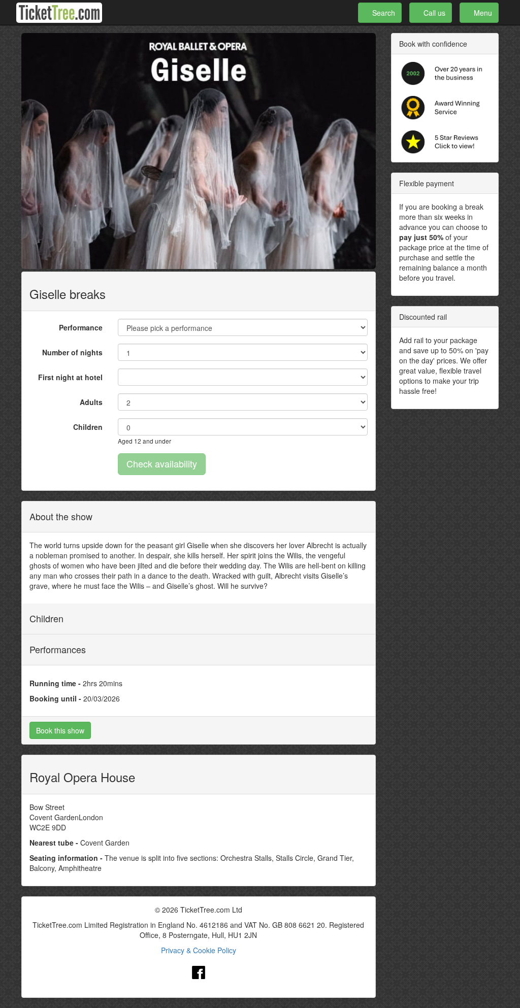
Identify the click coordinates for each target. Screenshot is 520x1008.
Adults (91, 402)
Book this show (60, 730)
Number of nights (72, 352)
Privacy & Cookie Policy (198, 950)
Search (382, 13)
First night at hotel (70, 377)
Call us (433, 13)
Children (88, 427)
